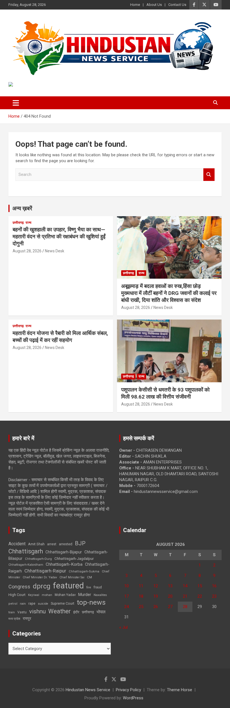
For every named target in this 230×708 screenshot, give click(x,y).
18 (141, 596)
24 (126, 606)
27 (170, 606)
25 (141, 606)
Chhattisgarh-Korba (64, 564)
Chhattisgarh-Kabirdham (25, 565)
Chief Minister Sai (71, 577)
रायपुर (27, 618)
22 (199, 596)
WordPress (133, 697)
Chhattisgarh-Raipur (45, 571)
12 (155, 585)
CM (89, 577)
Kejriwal (33, 595)
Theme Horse (179, 689)
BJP (80, 543)
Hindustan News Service (88, 689)
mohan (47, 595)
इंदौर (76, 612)
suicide (43, 603)
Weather (59, 611)
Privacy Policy (128, 689)
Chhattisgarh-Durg (38, 559)
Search (209, 174)
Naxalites (100, 595)
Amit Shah (36, 544)
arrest (51, 544)
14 (185, 585)
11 (141, 585)
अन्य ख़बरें (22, 208)
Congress (19, 587)
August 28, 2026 (27, 251)
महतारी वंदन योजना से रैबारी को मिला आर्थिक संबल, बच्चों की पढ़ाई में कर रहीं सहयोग (60, 336)
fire (88, 587)
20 (170, 596)
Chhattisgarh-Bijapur (63, 552)
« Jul (123, 627)
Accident (17, 543)
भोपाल (100, 611)
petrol (12, 603)
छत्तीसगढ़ (88, 612)
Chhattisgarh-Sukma (84, 571)
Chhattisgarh (25, 551)
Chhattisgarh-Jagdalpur (74, 558)
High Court (17, 595)
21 (185, 596)
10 (126, 585)
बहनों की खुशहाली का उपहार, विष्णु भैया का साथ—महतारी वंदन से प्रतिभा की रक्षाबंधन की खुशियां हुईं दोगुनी (59, 236)
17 (126, 596)
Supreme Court (62, 603)
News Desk (54, 251)
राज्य (28, 223)
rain (23, 603)
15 (199, 585)
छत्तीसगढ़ (18, 223)
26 (155, 606)
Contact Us (177, 5)
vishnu (37, 611)
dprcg (41, 586)
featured (68, 585)
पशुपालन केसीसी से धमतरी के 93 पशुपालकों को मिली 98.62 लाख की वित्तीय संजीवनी (165, 393)
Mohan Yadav (65, 595)
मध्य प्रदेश (14, 619)
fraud (97, 587)
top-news (91, 602)
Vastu (22, 612)
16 (214, 585)
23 (214, 596)
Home (135, 5)
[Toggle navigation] (15, 102)
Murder (84, 594)
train (11, 612)
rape (31, 603)
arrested (65, 544)
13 (170, 585)
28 (185, 606)
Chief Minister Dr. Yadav (40, 577)
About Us (154, 5)
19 (155, 596)
